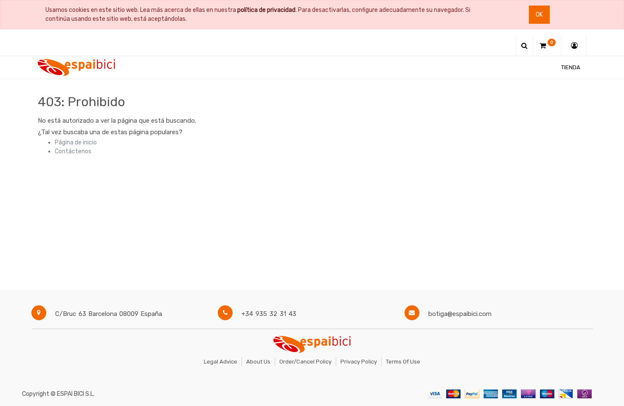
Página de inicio (76, 142)
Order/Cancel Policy (305, 361)
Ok (539, 14)
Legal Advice (220, 361)
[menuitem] (571, 67)
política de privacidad (266, 10)
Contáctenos (73, 151)
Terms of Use (403, 361)
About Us (258, 361)
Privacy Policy (358, 361)
